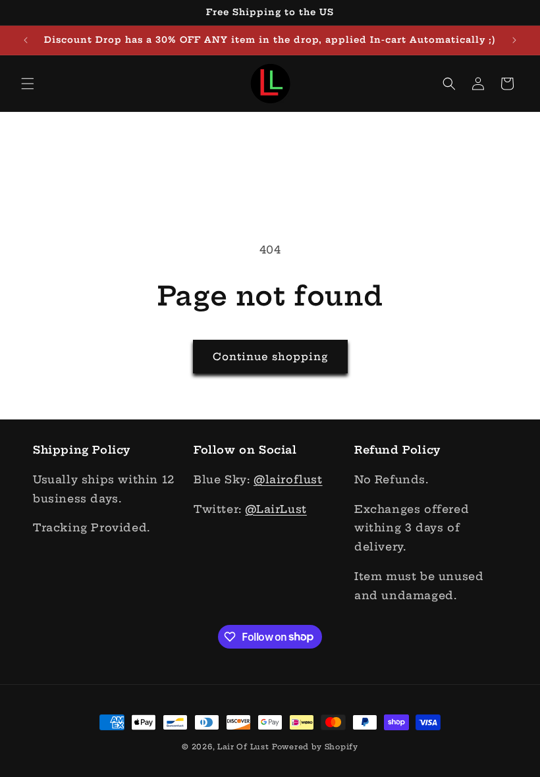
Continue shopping (270, 356)
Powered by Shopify (315, 746)
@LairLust (275, 509)
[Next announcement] (514, 40)
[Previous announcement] (25, 40)
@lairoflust (288, 479)
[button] (27, 83)
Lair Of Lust (243, 746)
